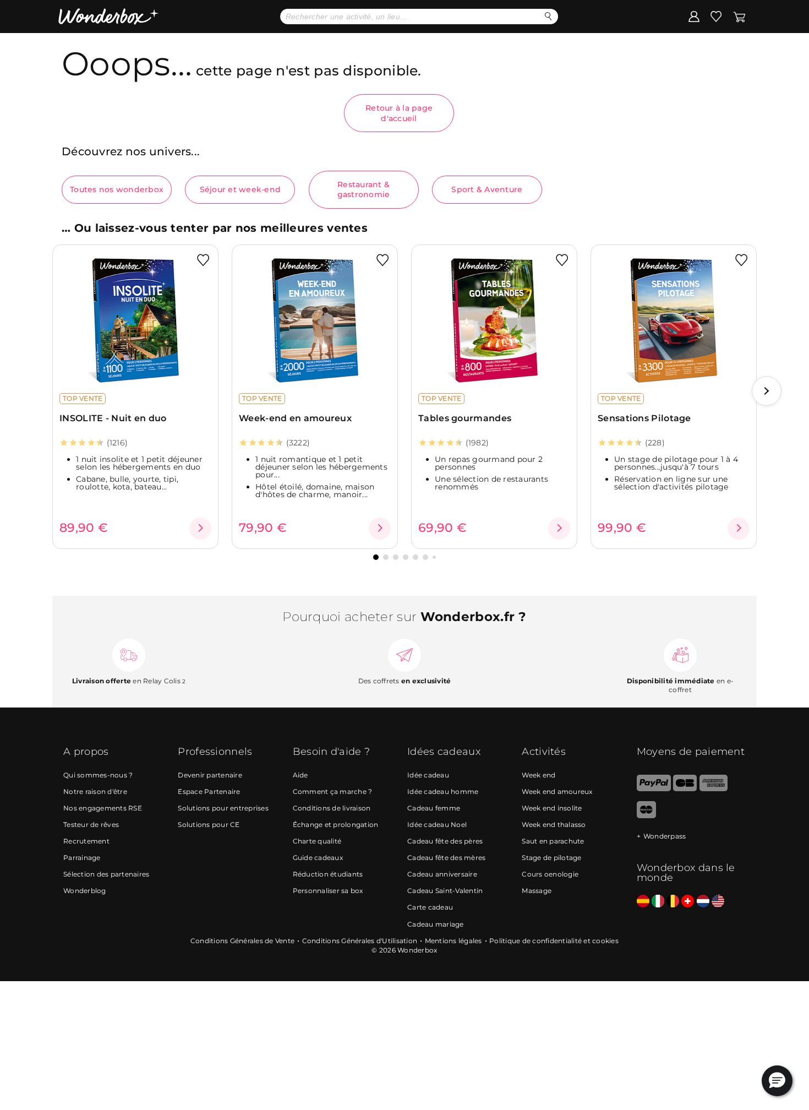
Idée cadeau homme (442, 791)
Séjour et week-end (240, 189)
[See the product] (200, 529)
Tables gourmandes (464, 418)
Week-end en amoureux (295, 418)
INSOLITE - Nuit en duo (113, 418)
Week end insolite (552, 808)
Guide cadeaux (318, 857)
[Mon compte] (693, 16)
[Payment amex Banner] (713, 789)
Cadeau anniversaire (442, 874)
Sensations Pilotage (644, 418)
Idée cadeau (428, 775)
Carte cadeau (430, 907)
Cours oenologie (550, 874)
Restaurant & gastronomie (363, 189)
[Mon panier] (739, 16)
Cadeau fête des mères (446, 857)
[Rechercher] (548, 16)
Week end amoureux (557, 791)
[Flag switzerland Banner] (687, 901)
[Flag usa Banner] (718, 901)
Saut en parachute (553, 841)
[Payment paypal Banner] (654, 789)
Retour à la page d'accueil (399, 113)
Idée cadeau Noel (437, 824)
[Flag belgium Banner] (672, 901)
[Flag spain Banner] (643, 901)
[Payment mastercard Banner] (646, 816)
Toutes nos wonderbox (116, 189)
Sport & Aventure (486, 189)
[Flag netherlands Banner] (703, 901)
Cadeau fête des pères (445, 841)
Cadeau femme (433, 808)
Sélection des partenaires (106, 874)
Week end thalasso (554, 824)
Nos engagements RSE (102, 808)
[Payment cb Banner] (685, 789)
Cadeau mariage (435, 924)
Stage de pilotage (551, 857)
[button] (766, 391)
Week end (538, 775)
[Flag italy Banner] (658, 901)
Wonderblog (84, 890)
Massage (536, 890)
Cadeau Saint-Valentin (445, 890)
